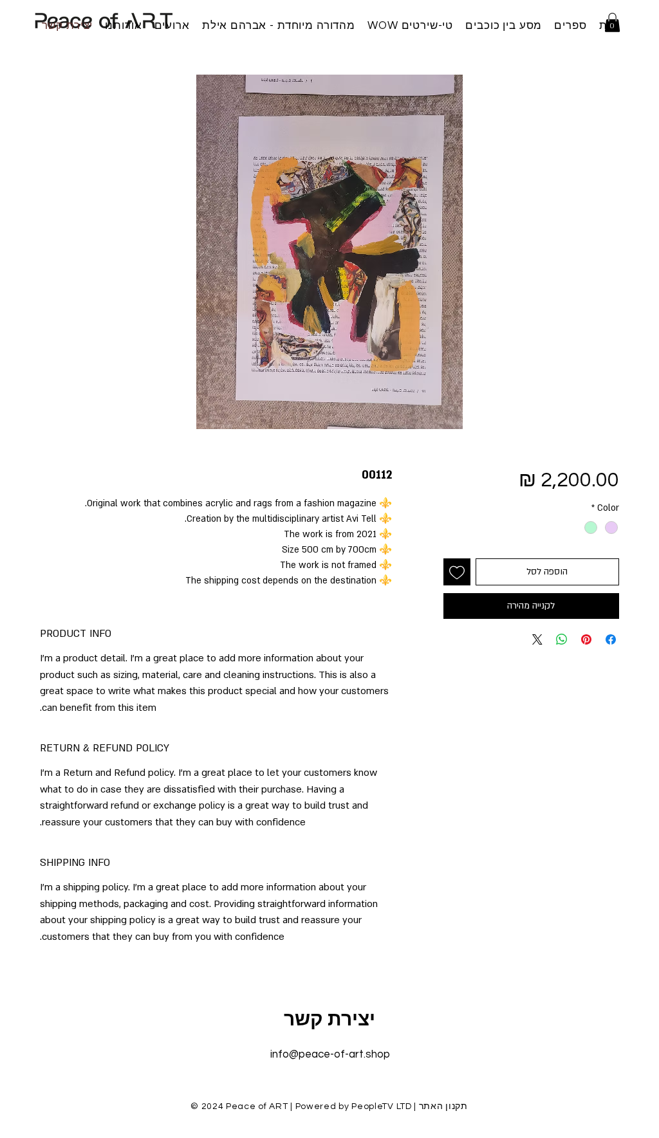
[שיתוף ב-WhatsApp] (562, 639)
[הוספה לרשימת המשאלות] (456, 571)
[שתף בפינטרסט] (586, 639)
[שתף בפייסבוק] (610, 639)
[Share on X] (537, 639)
